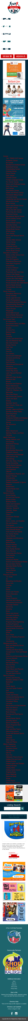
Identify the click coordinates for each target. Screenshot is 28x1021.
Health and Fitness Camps (15, 192)
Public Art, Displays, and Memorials (14, 391)
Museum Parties (11, 544)
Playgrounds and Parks (13, 388)
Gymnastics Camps (12, 190)
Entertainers (10, 525)
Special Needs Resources (14, 315)
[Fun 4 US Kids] (14, 7)
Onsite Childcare (11, 270)
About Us (14, 983)
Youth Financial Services (14, 317)
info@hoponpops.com (13, 854)
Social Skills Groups (12, 313)
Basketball (9, 682)
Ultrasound (9, 491)
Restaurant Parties (12, 559)
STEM (8, 632)
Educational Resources (13, 261)
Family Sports (10, 686)
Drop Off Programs (12, 259)
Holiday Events (11, 761)
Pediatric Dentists (11, 480)
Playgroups (9, 310)
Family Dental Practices (14, 465)
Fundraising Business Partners (16, 302)
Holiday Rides (10, 768)
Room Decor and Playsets (14, 669)
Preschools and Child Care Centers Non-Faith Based (15, 277)
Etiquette (9, 596)
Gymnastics (10, 692)
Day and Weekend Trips (14, 341)
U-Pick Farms (10, 780)
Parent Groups (11, 308)
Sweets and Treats (12, 671)
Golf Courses (10, 362)
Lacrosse (9, 703)
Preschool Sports (11, 710)
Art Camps (9, 162)
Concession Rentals (12, 516)
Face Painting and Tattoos (14, 527)
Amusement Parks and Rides (15, 323)
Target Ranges (11, 416)
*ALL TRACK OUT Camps (14, 158)
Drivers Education (12, 594)
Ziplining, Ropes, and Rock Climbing (15, 434)
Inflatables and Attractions (14, 538)
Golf (7, 690)
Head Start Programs (13, 263)
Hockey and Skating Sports (15, 697)
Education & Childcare (10, 253)
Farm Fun (9, 755)
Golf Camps (10, 188)
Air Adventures (11, 321)
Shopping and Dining (10, 643)
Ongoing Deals (11, 772)
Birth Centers (10, 446)
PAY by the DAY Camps (14, 210)
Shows (8, 778)
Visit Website (14, 855)
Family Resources (9, 291)
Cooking (8, 585)
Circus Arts (9, 583)
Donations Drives (11, 748)
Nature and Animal (12, 613)
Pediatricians (10, 486)
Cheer (8, 684)
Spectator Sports (11, 403)
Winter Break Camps (13, 250)
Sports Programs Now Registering (13, 726)
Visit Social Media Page (14, 856)
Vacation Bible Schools (13, 240)
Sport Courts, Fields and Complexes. (14, 406)
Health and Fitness (12, 695)
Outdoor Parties (11, 547)
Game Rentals (11, 536)
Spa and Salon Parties (13, 564)
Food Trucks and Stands (14, 531)
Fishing (8, 349)
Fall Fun (8, 753)
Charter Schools (11, 257)
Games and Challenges (14, 356)
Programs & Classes (10, 574)
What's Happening (9, 744)
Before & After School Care (15, 255)
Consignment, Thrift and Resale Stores (16, 653)
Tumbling (9, 735)
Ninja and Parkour (12, 707)
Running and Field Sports (14, 714)
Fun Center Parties (12, 534)
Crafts (8, 587)
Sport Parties (10, 568)
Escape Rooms (11, 345)
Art (7, 579)
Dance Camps (10, 173)
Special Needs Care (12, 489)
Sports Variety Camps (13, 227)
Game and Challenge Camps (15, 184)
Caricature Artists (12, 506)
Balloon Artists (11, 499)
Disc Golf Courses (12, 343)
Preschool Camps (12, 214)
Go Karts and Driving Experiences (13, 359)
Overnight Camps (12, 207)
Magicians (9, 540)
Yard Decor (9, 572)
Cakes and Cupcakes (13, 504)
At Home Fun (10, 330)
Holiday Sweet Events (13, 770)
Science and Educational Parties (16, 562)
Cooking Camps (11, 171)
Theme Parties (11, 570)
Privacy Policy (14, 988)
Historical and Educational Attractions (14, 365)
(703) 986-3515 (12, 852)
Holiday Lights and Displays (15, 763)
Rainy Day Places (12, 394)
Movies (8, 381)
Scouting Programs (12, 624)
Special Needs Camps (13, 222)
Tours (8, 426)
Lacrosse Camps (11, 197)
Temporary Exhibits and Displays (17, 418)
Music (8, 611)
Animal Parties (11, 495)
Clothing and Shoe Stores (14, 650)
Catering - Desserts (12, 508)
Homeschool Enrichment (14, 602)
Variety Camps (11, 242)
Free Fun (9, 351)
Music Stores (10, 667)
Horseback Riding (12, 701)
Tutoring (8, 289)
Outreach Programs (12, 615)
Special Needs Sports (13, 718)
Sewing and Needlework (14, 626)
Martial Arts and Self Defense (16, 705)
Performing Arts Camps (14, 212)
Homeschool (10, 265)
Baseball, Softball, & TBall (14, 680)
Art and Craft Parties (13, 497)
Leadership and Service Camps (16, 199)
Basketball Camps (12, 167)
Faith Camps (10, 175)
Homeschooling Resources (15, 304)
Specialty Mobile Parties (14, 566)
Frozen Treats (10, 660)
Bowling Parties (11, 501)
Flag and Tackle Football (14, 688)
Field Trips (9, 347)
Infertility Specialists (12, 467)
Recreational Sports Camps (15, 216)
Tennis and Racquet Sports (15, 733)
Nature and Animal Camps (14, 205)
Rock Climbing (10, 712)
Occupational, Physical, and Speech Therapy (15, 475)
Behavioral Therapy (12, 444)
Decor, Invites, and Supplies (15, 521)
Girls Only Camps (12, 186)
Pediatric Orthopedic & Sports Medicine (16, 483)
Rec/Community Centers (14, 396)
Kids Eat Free (10, 665)
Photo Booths (10, 555)
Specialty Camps (11, 225)
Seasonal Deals (11, 776)
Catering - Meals (11, 510)
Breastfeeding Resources (14, 450)
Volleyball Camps (11, 246)
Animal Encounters (12, 325)
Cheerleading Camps (13, 169)
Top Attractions (11, 424)
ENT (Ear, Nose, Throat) (14, 461)
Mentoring (9, 607)
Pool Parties (10, 557)
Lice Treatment (11, 469)
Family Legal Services (13, 298)
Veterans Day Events (13, 783)
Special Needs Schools (13, 285)
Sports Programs (9, 675)
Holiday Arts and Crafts (14, 759)
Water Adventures (12, 431)
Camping (9, 336)
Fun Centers (10, 353)
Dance (8, 589)
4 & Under (9, 577)
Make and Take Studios (14, 377)
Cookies (8, 519)
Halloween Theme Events (14, 757)
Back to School (11, 746)
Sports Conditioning (12, 722)
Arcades (8, 328)
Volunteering (10, 641)
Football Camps (11, 177)
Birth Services (10, 448)
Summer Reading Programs (15, 637)
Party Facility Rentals (13, 549)
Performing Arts (11, 619)
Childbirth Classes (12, 452)
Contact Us (14, 985)
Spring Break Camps (13, 229)
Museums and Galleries (14, 383)
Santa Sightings (11, 774)
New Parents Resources (14, 306)
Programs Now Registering (15, 622)
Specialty (9, 630)
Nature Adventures (12, 386)
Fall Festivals (10, 750)
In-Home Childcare (12, 268)
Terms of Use (14, 986)
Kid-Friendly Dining (12, 662)
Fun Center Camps (12, 182)
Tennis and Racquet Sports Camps (15, 236)
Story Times (10, 634)
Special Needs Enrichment (14, 628)
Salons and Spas (11, 398)
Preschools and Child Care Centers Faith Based (15, 273)
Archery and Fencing (13, 677)
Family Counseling (12, 463)
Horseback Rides (11, 368)
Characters (9, 512)
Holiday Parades (11, 765)
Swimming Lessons (12, 731)
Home (14, 981)
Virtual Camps (10, 244)
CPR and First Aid (12, 456)
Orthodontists (10, 478)
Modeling (9, 609)
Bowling (8, 334)
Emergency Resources (13, 293)
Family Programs (11, 598)
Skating (8, 401)
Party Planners (11, 551)
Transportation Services (14, 287)
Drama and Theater (12, 592)
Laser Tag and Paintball (13, 373)
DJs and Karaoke (11, 523)
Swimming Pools (11, 413)
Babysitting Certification (14, 581)
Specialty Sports (11, 720)
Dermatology (10, 459)
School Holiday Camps (13, 218)
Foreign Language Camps (14, 180)
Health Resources (9, 437)
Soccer (8, 716)
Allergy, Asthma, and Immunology (13, 440)
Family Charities (11, 295)
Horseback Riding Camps (14, 195)
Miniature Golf (10, 379)
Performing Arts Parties (14, 553)
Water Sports (10, 740)
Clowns (8, 514)
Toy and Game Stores (13, 673)
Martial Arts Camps (12, 201)
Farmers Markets (11, 658)
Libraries (9, 375)
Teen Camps (10, 233)
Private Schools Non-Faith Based (17, 283)
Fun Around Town (9, 319)
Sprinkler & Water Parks (14, 411)
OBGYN (8, 471)
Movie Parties (10, 542)
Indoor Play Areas (12, 371)
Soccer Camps (11, 220)
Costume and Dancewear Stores (17, 656)
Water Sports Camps (13, 248)
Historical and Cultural (13, 600)
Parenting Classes (12, 617)
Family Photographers (13, 300)
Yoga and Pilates (11, 742)
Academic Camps (12, 160)
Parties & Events (8, 493)
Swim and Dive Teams (13, 729)
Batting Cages (10, 332)
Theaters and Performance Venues (15, 421)
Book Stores (10, 647)
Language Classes (12, 604)
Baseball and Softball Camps (15, 165)
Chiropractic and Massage (14, 454)
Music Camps (10, 203)
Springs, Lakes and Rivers (14, 409)
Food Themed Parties (13, 529)
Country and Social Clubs (14, 338)
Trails (7, 428)
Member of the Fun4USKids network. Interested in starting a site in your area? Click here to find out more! (14, 995)
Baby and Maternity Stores (15, 645)
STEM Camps (10, 231)
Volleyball (9, 737)
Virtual (8, 639)
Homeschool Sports (12, 699)
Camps (5, 156)
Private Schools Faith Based (15, 280)
